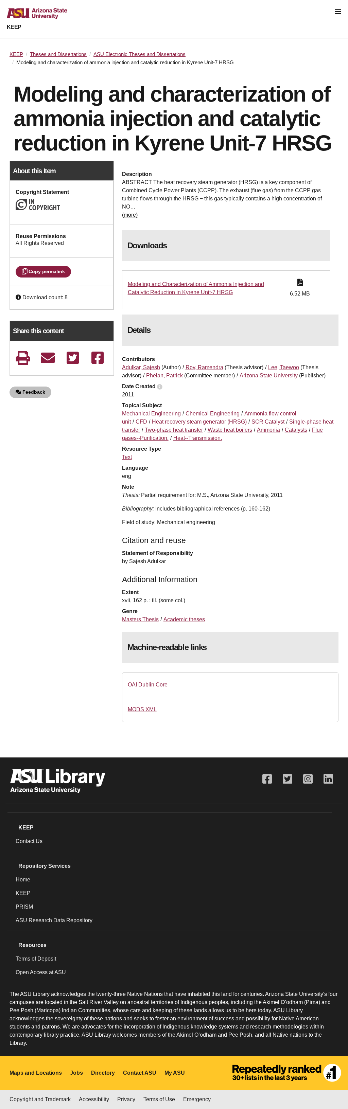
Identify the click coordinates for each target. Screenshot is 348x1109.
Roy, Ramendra (204, 367)
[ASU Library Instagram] (308, 779)
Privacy (126, 1099)
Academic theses (184, 619)
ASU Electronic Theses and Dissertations (139, 54)
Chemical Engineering (213, 413)
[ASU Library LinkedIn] (328, 779)
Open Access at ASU (41, 972)
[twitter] (72, 358)
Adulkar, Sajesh (141, 367)
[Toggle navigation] (338, 11)
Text (127, 457)
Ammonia (268, 430)
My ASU (174, 1073)
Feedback (33, 392)
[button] (19, 297)
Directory (103, 1073)
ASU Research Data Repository (54, 920)
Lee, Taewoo (283, 367)
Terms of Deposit (36, 959)
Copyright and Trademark (40, 1099)
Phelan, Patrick (164, 375)
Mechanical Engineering (151, 413)
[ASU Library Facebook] (267, 779)
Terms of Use (159, 1099)
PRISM (24, 907)
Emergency (197, 1099)
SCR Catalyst (267, 422)
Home (23, 879)
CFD (141, 422)
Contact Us (29, 841)
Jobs (76, 1073)
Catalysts (296, 430)
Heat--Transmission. (197, 438)
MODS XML (142, 709)
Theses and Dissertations (58, 54)
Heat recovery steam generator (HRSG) (199, 422)
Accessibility (94, 1099)
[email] (47, 358)
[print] (23, 358)
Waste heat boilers (230, 430)
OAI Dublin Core (148, 684)
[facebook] (97, 358)
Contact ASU (139, 1073)
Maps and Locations (36, 1073)
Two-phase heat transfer (174, 430)
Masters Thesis (140, 619)
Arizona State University (269, 375)
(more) (130, 215)
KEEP (14, 27)
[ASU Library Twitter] (287, 779)
